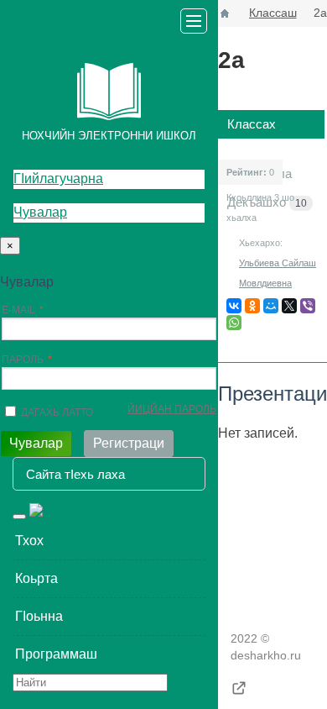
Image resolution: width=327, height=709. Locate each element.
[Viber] (307, 305)
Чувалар (40, 212)
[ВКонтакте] (233, 305)
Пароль (23, 359)
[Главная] (224, 13)
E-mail (18, 310)
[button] (109, 541)
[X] (289, 305)
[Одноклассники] (252, 305)
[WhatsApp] (233, 322)
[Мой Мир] (270, 305)
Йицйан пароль (171, 409)
